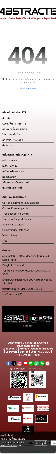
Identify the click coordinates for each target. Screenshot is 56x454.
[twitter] (14, 363)
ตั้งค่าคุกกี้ (41, 443)
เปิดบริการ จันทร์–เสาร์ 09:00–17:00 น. (22, 288)
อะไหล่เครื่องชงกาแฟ (13, 171)
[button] (52, 13)
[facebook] (8, 363)
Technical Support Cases (16, 219)
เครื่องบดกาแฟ (10, 165)
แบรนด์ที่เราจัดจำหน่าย (14, 123)
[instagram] (19, 363)
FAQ (4, 240)
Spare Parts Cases (13, 224)
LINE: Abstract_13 (12, 294)
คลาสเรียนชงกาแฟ (12, 187)
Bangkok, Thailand (13, 265)
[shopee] (47, 363)
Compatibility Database (15, 229)
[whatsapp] (36, 363)
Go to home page (28, 87)
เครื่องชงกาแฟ (9, 160)
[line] (30, 363)
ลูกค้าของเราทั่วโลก (12, 139)
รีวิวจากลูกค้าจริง (11, 134)
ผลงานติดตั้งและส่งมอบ (14, 129)
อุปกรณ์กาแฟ (9, 176)
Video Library (10, 235)
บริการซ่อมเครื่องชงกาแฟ (15, 182)
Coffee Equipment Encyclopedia (20, 202)
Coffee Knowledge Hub (15, 208)
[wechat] (42, 363)
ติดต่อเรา (7, 145)
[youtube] (25, 363)
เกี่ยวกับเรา (8, 118)
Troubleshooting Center (15, 213)
